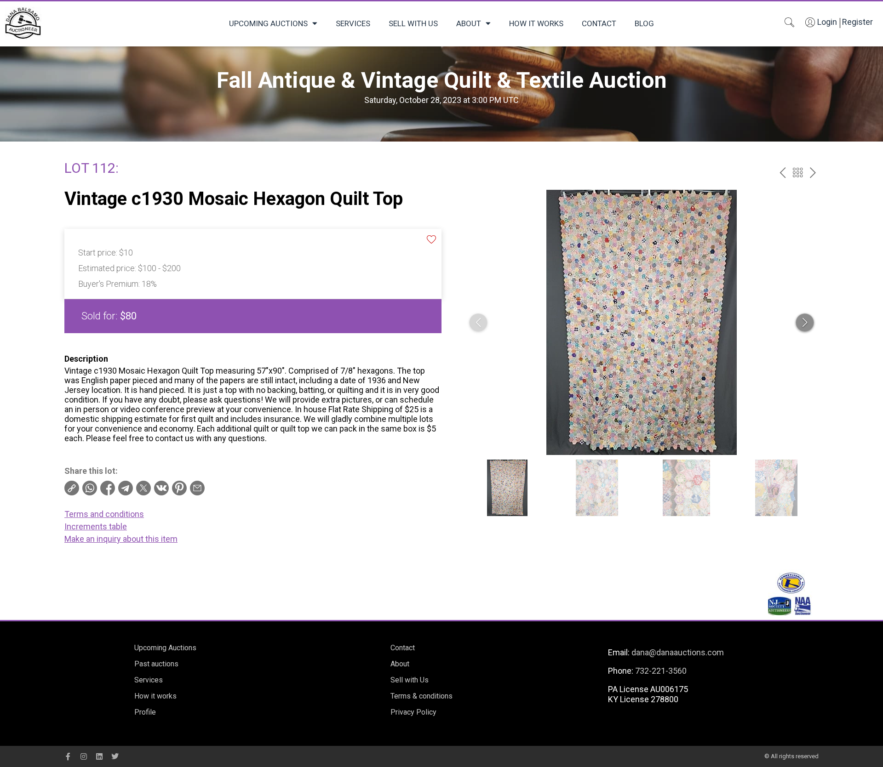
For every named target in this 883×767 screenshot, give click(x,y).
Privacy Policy (413, 712)
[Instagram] (83, 756)
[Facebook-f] (68, 756)
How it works (536, 23)
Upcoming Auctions (268, 23)
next (813, 172)
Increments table (95, 526)
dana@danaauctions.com (677, 652)
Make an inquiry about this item (121, 539)
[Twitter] (115, 756)
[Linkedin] (99, 756)
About (468, 23)
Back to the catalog (797, 172)
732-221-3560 (661, 671)
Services (353, 23)
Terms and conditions (104, 514)
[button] (805, 322)
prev (782, 172)
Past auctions (156, 663)
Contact (599, 23)
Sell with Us (413, 23)
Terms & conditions (421, 696)
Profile (145, 712)
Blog (644, 23)
